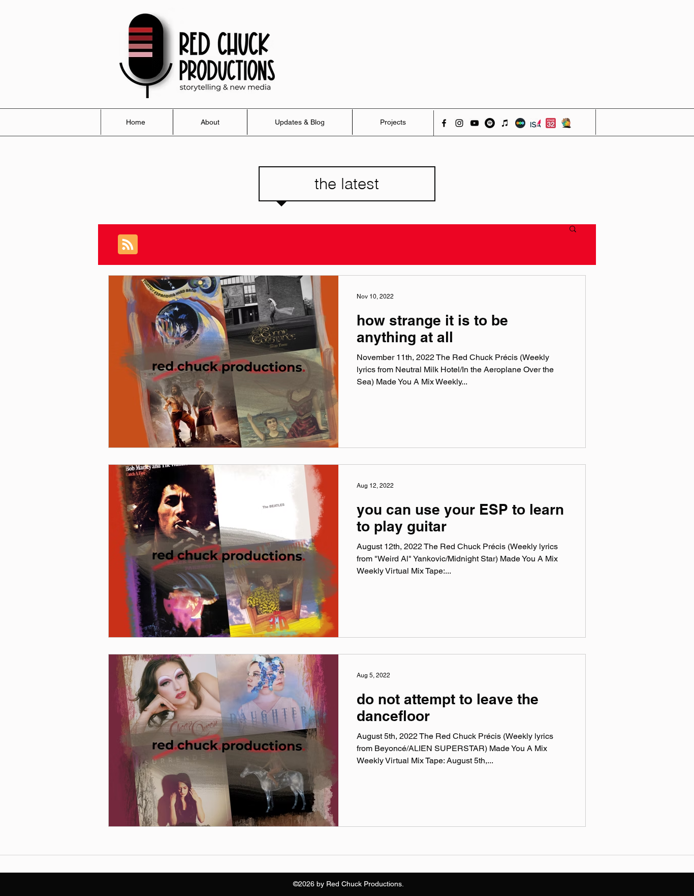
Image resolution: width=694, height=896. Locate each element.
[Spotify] (490, 123)
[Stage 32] (551, 123)
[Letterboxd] (520, 123)
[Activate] (566, 123)
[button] (573, 229)
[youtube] (474, 123)
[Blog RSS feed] (128, 244)
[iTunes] (505, 123)
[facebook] (444, 123)
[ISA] (535, 123)
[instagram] (459, 123)
